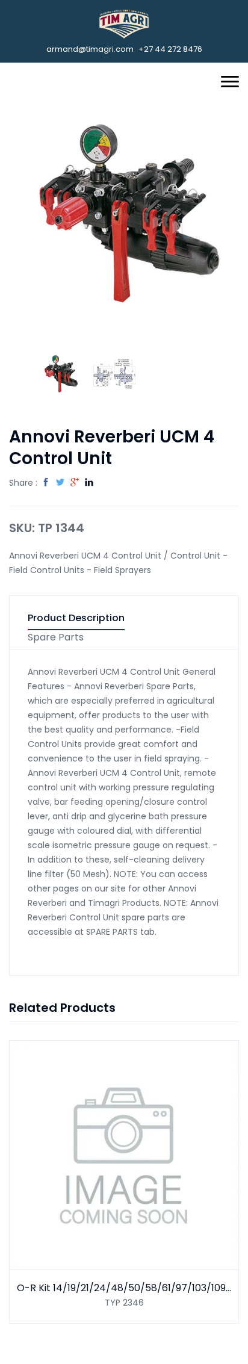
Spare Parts (56, 637)
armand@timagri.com (90, 49)
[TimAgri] (124, 23)
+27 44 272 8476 (170, 49)
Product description (76, 618)
